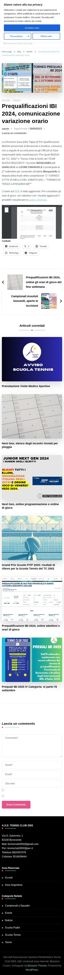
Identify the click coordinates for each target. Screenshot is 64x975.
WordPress (32, 970)
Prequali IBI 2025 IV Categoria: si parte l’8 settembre (29, 688)
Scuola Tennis (13, 935)
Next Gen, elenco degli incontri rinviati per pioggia (30, 445)
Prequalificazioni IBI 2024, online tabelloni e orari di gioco (31, 627)
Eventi (8, 913)
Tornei (16, 100)
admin (5, 128)
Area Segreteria (13, 885)
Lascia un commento (14, 133)
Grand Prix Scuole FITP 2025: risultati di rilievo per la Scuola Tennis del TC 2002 (28, 566)
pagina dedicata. (38, 199)
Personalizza (16, 36)
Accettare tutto (32, 28)
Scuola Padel (12, 927)
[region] (32, 21)
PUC (17, 191)
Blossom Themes (37, 965)
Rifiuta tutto (46, 36)
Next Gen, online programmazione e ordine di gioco (30, 506)
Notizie (6, 100)
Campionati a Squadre (17, 905)
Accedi (9, 877)
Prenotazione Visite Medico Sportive (26, 386)
